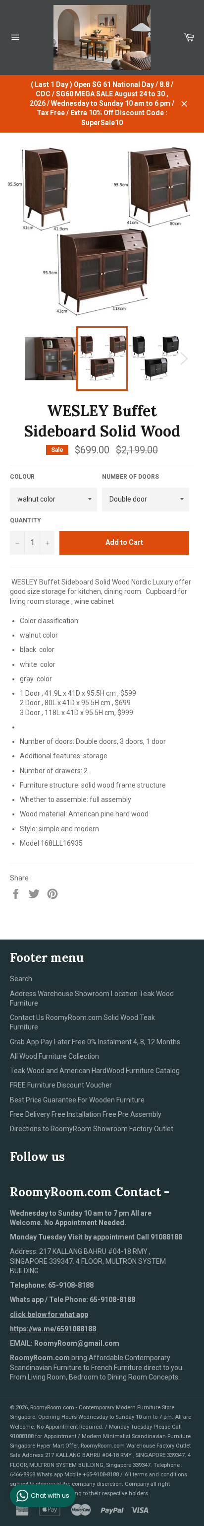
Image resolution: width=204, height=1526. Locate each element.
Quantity (25, 520)
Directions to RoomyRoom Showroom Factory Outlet (91, 1129)
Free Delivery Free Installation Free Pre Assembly (85, 1114)
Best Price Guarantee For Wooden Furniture (77, 1100)
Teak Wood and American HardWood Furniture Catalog (95, 1071)
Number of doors (130, 476)
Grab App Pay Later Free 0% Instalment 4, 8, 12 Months (95, 1042)
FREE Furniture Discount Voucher (61, 1085)
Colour (22, 476)
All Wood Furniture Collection (54, 1056)
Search (21, 979)
